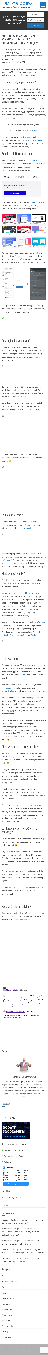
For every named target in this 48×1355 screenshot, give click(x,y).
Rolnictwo (6, 1320)
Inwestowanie (8, 1298)
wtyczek (27, 528)
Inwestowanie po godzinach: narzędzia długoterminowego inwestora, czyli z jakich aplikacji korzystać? (20, 1231)
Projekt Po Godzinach (18, 3)
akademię (25, 583)
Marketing (6, 1304)
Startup (5, 1331)
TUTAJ (23, 674)
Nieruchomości (8, 1309)
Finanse (5, 1293)
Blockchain (6, 1287)
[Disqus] (24, 953)
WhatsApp (21, 635)
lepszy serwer (11, 688)
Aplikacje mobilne (9, 1281)
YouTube (35, 635)
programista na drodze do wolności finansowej (18, 7)
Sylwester (17, 1081)
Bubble (35, 160)
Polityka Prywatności (24, 1350)
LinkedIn (5, 635)
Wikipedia (37, 632)
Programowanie (8, 1315)
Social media (7, 1326)
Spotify (13, 635)
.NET (4, 1276)
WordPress (6, 1337)
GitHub (35, 130)
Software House (35, 140)
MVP (10, 111)
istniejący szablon (38, 202)
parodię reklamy (20, 49)
